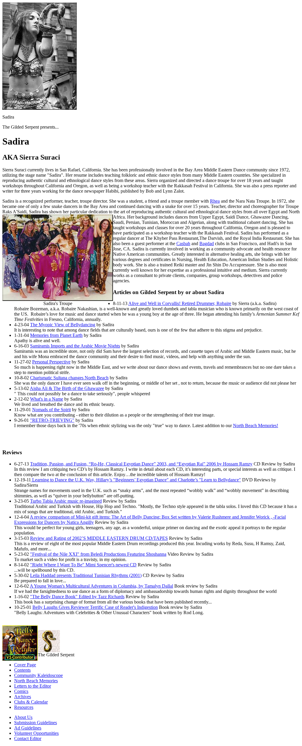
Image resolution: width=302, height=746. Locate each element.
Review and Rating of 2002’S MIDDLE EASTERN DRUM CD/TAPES (99, 538)
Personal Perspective (51, 361)
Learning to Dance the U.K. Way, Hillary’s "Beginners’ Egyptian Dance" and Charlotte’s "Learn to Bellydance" (136, 479)
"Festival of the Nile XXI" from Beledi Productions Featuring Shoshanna (98, 554)
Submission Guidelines (35, 722)
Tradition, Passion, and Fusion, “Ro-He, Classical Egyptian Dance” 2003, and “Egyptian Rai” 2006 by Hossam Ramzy (141, 463)
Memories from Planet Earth (56, 335)
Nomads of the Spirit (51, 409)
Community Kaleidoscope (38, 675)
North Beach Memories (36, 680)
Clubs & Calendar (31, 701)
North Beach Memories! (255, 425)
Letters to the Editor (32, 685)
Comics (21, 691)
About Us (23, 717)
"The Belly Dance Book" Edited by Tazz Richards (77, 596)
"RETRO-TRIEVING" (52, 420)
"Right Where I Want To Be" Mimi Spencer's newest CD (83, 564)
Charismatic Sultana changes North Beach (69, 377)
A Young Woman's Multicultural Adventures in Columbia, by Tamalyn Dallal (101, 585)
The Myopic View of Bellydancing (62, 324)
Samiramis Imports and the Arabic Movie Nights (75, 345)
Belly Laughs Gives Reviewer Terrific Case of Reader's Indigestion (95, 607)
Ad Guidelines (27, 727)
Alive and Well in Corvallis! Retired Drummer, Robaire (179, 303)
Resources (23, 707)
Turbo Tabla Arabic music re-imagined (66, 501)
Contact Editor (27, 738)
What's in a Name (46, 398)
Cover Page (25, 664)
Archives (22, 696)
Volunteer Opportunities (36, 733)
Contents (22, 670)
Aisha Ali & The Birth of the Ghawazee (67, 388)
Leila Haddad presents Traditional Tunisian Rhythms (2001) (86, 575)
